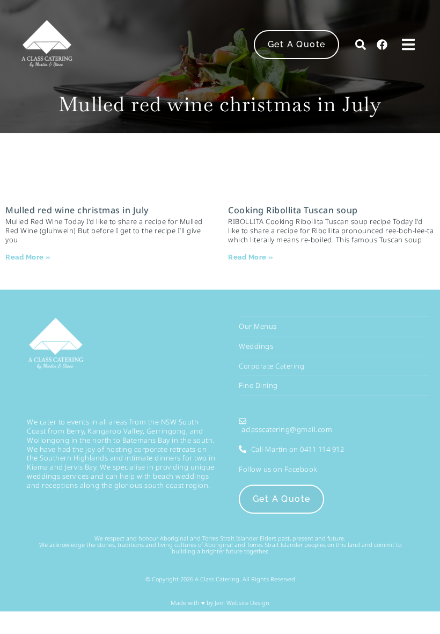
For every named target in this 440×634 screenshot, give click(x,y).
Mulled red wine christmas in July (77, 210)
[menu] (408, 44)
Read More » (27, 257)
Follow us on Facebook (278, 469)
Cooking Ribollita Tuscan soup (293, 210)
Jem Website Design (241, 603)
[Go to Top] (422, 616)
